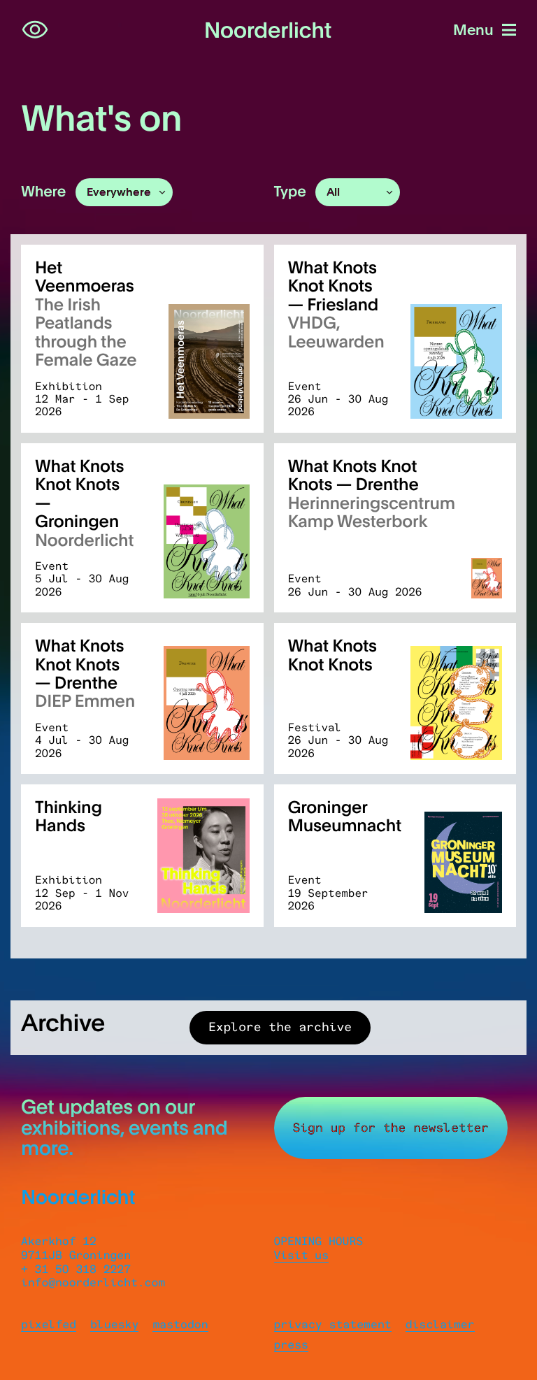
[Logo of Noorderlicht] (268, 30)
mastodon (180, 1325)
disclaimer (440, 1325)
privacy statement (333, 1325)
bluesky (114, 1325)
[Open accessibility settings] (35, 30)
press (291, 1345)
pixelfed (48, 1325)
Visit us (301, 1256)
